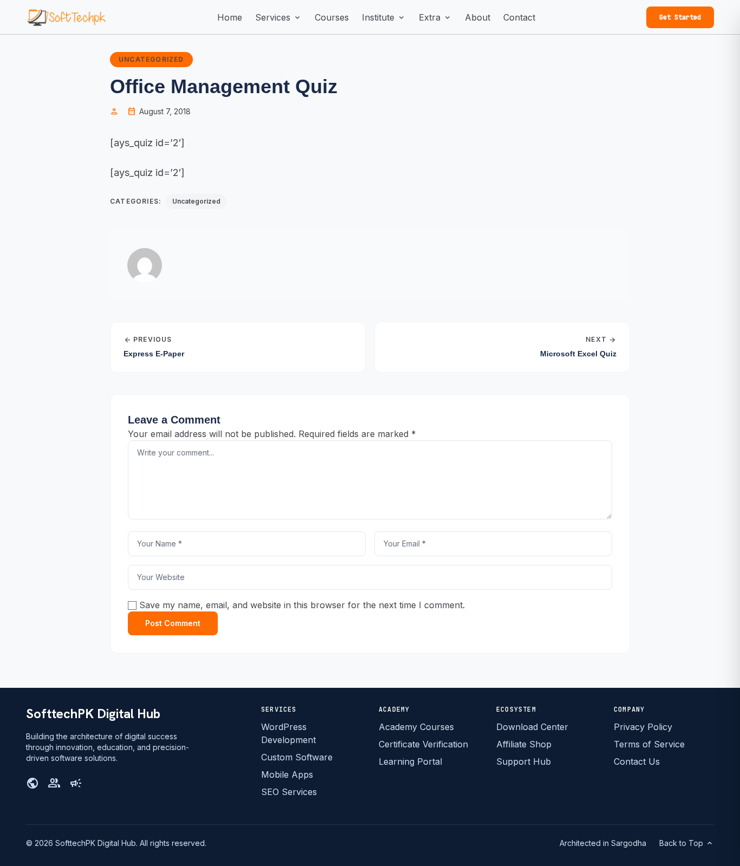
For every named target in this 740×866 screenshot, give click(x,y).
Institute (384, 18)
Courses (332, 17)
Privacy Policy (643, 726)
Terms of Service (649, 744)
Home (229, 17)
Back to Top (686, 843)
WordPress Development (288, 733)
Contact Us (637, 761)
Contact (519, 17)
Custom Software (297, 757)
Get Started (680, 17)
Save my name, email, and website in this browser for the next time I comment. (302, 605)
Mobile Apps (287, 774)
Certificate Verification (423, 744)
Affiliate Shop (523, 744)
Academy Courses (416, 726)
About (477, 17)
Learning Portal (410, 761)
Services (278, 18)
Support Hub (523, 761)
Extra (435, 18)
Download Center (532, 726)
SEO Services (289, 791)
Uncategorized (151, 59)
